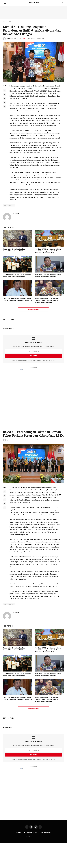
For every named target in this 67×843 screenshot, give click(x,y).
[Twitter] (4, 94)
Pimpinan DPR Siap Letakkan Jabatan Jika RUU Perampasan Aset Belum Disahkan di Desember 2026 (48, 251)
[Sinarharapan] (33, 3)
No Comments (32, 38)
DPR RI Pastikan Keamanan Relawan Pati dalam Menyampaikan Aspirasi (17, 276)
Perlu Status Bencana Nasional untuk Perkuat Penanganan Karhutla (48, 276)
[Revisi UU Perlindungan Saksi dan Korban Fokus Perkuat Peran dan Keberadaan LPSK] (33, 463)
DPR (24, 38)
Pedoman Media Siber (30, 832)
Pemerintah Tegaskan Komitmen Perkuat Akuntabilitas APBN (14, 250)
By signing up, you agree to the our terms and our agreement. (34, 360)
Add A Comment (33, 309)
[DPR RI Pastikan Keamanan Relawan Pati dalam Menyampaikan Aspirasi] (17, 264)
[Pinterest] (4, 102)
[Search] (62, 3)
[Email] (4, 106)
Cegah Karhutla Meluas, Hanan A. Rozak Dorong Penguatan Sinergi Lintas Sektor (17, 299)
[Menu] (5, 3)
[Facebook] (4, 90)
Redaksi (10, 38)
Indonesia (11, 205)
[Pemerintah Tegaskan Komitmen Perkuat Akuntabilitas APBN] (17, 238)
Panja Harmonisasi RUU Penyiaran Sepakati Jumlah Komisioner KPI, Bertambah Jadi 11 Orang (47, 300)
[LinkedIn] (4, 98)
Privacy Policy (44, 360)
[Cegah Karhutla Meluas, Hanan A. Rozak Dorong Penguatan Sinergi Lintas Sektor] (17, 288)
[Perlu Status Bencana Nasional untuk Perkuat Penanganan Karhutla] (49, 264)
